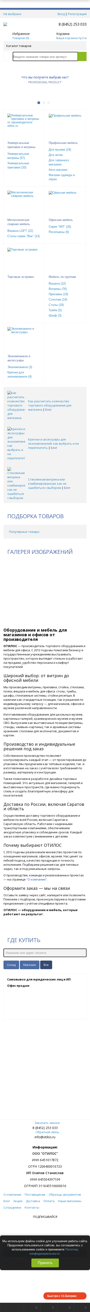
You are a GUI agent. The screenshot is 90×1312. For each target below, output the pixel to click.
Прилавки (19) (58, 294)
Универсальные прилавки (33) (18, 165)
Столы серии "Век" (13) (23, 236)
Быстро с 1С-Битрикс (62, 1296)
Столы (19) (56, 305)
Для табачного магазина (59, 162)
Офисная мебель (61, 220)
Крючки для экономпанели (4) (19, 374)
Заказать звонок (47, 1123)
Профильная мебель (63, 143)
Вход (61, 14)
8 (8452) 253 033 (73, 24)
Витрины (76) (58, 289)
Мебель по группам (62, 277)
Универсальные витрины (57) (18, 156)
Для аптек (56, 155)
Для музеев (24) (60, 149)
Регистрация (77, 14)
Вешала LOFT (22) (20, 231)
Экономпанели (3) (19, 367)
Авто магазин (58, 169)
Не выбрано (12, 14)
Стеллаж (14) (58, 299)
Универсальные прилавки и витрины (21, 145)
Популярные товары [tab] (24, 532)
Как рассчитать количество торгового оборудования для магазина (49, 405)
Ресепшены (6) (59, 232)
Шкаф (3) (55, 315)
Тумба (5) (55, 310)
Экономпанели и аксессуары (18, 358)
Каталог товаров (18, 46)
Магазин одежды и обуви (62, 177)
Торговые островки (20, 277)
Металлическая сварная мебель (18, 222)
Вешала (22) (57, 283)
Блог (48, 409)
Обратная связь (47, 1132)
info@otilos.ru (45, 1137)
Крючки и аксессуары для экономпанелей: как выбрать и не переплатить (53, 443)
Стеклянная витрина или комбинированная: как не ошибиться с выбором (47, 483)
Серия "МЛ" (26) (60, 226)
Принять (45, 1263)
